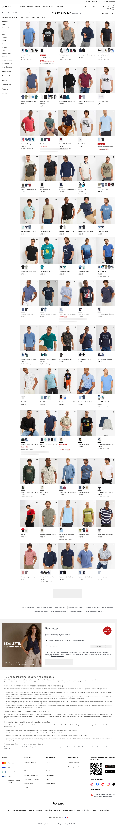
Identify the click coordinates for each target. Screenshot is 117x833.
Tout (22, 17)
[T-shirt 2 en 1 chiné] (48, 381)
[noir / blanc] (61, 227)
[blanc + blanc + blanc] (29, 50)
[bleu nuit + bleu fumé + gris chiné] (109, 267)
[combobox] (89, 7)
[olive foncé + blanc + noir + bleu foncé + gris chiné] (52, 97)
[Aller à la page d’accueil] (11, 6)
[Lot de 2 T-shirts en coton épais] (105, 471)
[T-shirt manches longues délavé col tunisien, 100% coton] (67, 471)
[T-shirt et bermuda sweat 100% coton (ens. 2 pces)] (67, 381)
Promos (48, 779)
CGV (9, 810)
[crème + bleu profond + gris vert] (80, 185)
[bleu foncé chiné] (45, 139)
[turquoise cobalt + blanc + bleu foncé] (68, 50)
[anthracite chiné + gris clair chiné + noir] (33, 50)
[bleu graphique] (26, 572)
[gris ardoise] (106, 185)
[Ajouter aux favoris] (37, 22)
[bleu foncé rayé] (99, 530)
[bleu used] (61, 488)
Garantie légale (104, 810)
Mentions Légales (68, 810)
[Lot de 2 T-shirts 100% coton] (67, 123)
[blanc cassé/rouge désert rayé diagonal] (29, 185)
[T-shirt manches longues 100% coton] (67, 293)
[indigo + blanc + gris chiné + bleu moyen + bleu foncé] (49, 97)
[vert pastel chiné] (49, 397)
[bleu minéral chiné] (42, 397)
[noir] (83, 50)
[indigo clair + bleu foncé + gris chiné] (99, 267)
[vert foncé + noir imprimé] (23, 488)
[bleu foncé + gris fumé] (42, 572)
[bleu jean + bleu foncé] (26, 440)
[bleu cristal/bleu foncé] (80, 267)
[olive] (26, 97)
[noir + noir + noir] (36, 50)
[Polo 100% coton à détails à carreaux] (67, 168)
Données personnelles (57, 656)
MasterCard (11, 763)
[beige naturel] (29, 97)
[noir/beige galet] (83, 355)
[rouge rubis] (109, 185)
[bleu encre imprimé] (42, 309)
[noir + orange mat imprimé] (61, 397)
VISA (9, 767)
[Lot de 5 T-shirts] (48, 80)
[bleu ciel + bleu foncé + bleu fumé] (112, 50)
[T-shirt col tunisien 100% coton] (29, 210)
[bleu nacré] (80, 397)
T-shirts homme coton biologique (94, 612)
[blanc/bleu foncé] (26, 185)
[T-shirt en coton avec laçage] (86, 80)
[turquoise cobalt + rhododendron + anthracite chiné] (26, 50)
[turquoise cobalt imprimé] (42, 267)
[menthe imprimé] (23, 227)
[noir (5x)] (45, 97)
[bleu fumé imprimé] (29, 227)
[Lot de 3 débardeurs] (67, 34)
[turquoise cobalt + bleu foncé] (33, 139)
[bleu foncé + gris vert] (26, 355)
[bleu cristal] (33, 97)
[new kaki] (99, 185)
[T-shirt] (48, 123)
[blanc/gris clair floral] (23, 397)
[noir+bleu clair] (61, 530)
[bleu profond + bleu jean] (29, 139)
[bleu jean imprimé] (99, 227)
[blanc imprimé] (80, 139)
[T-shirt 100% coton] (48, 34)
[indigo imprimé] (102, 355)
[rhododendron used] (64, 488)
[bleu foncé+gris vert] (45, 355)
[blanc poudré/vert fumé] (26, 530)
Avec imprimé (41, 17)
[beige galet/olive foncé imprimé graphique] (61, 440)
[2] (28, 92)
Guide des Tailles (28, 783)
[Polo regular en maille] (86, 338)
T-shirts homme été (107, 607)
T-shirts (33, 17)
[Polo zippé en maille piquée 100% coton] (67, 210)
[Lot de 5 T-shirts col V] (105, 381)
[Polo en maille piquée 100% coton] (29, 80)
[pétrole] (64, 267)
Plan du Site (79, 810)
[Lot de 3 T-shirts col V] (105, 34)
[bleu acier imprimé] (80, 488)
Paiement (26, 771)
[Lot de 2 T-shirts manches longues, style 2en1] (48, 556)
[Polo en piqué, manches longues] (67, 80)
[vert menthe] (45, 440)
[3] (30, 92)
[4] (32, 92)
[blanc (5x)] (42, 97)
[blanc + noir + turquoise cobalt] (102, 267)
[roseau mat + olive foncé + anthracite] (106, 50)
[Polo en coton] (67, 423)
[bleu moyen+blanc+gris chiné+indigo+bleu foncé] (99, 397)
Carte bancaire (12, 772)
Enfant (48, 771)
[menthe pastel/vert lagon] (83, 267)
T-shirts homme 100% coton (44, 607)
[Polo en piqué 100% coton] (86, 210)
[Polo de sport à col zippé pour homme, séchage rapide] (105, 123)
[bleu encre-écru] (80, 355)
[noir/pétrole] (42, 355)
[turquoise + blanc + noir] (83, 185)
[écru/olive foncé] (23, 185)
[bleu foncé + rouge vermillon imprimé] (61, 139)
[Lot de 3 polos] (86, 168)
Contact (26, 787)
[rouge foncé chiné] (49, 139)
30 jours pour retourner (109, 2)
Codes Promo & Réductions (31, 779)
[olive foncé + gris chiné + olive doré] (106, 267)
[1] (26, 92)
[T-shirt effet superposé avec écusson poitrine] (105, 293)
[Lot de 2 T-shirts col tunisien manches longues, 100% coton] (29, 338)
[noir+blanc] (99, 488)
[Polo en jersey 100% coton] (29, 168)
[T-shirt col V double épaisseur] (86, 381)
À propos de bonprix (73, 763)
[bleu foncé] (80, 50)
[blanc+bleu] (64, 397)
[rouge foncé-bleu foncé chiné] (80, 97)
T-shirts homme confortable (75, 612)
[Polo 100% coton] (48, 168)
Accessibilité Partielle (19, 810)
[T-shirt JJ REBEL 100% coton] (48, 293)
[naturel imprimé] (42, 488)
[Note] (80, 14)
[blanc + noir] (64, 227)
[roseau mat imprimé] (87, 488)
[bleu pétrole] (68, 97)
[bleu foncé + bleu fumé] (49, 572)
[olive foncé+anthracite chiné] (45, 572)
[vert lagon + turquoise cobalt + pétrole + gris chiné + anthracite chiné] (102, 397)
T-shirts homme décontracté (92, 607)
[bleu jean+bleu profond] (23, 355)
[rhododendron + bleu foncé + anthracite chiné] (71, 50)
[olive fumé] (42, 530)
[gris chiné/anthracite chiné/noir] (61, 50)
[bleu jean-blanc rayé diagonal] (61, 309)
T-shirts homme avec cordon (58, 612)
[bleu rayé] (99, 572)
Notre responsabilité (74, 767)
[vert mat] (36, 97)
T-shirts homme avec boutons (40, 612)
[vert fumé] (26, 267)
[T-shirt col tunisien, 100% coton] (105, 556)
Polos (27, 17)
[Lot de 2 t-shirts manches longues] (105, 423)
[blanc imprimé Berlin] (99, 97)
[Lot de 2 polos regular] (29, 123)
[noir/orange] (64, 572)
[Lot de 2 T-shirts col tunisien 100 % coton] (48, 338)
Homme (48, 767)
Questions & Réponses (30, 763)
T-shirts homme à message (75, 607)
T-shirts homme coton (60, 607)
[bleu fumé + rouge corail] (23, 139)
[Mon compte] (104, 7)
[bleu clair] (99, 139)
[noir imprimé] (42, 50)
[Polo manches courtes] (29, 293)
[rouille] (87, 530)
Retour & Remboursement (31, 775)
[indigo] (23, 97)
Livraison (26, 767)
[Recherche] (98, 6)
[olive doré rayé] (80, 530)
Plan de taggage (50, 783)
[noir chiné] (83, 227)
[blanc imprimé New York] (102, 97)
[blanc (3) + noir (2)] (55, 97)
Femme (48, 763)
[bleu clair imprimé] (45, 309)
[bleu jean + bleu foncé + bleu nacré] (23, 50)
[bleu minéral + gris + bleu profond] (112, 267)
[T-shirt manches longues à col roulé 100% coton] (86, 34)
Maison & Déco (50, 775)
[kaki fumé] (42, 227)
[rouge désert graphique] (23, 572)
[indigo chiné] (23, 309)
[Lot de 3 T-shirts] (29, 34)
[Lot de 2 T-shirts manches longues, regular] (29, 423)
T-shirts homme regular (27, 607)
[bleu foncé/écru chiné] (83, 97)
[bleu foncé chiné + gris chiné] (99, 440)
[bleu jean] (80, 572)
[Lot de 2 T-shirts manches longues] (29, 471)
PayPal (9, 776)
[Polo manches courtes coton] (105, 513)
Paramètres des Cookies (52, 810)
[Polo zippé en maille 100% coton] (48, 513)
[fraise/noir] (23, 530)
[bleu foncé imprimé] (26, 227)
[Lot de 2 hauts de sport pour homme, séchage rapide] (67, 513)
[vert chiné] (42, 139)
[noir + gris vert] (23, 440)
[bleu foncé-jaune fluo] (61, 572)
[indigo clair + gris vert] (26, 139)
